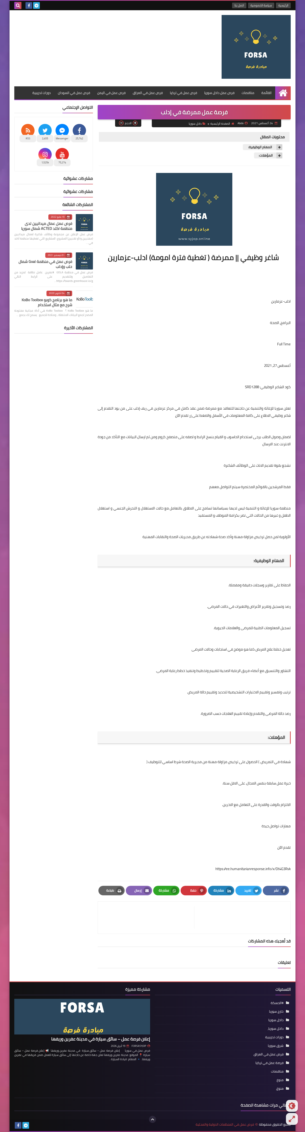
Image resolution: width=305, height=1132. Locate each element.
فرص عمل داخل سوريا (219, 93)
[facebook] (28, 5)
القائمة (266, 93)
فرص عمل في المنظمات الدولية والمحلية (225, 1124)
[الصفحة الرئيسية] (283, 92)
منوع (280, 1080)
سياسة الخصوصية (261, 5)
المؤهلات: (266, 155)
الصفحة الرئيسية (220, 123)
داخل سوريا (195, 123)
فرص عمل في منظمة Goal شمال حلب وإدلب (45, 264)
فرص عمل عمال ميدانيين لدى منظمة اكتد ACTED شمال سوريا (46, 226)
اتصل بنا (239, 5)
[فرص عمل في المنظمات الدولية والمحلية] (256, 47)
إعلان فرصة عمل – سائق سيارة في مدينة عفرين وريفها (100, 1039)
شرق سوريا (276, 1046)
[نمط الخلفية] (292, 1119)
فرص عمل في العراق (148, 93)
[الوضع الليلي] (292, 1106)
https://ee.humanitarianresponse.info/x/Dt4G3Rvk (253, 868)
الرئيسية (283, 5)
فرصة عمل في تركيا (269, 1063)
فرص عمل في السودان (74, 93)
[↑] (152, 1119)
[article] (148, 917)
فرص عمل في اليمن (111, 93)
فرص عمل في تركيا (183, 93)
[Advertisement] (101, 48)
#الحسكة (277, 1003)
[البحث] (17, 5)
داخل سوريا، (276, 1028)
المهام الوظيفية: (260, 147)
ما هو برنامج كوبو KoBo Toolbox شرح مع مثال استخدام (47, 302)
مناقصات (248, 93)
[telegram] (36, 5)
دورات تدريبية (41, 93)
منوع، (280, 1088)
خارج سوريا (276, 1011)
